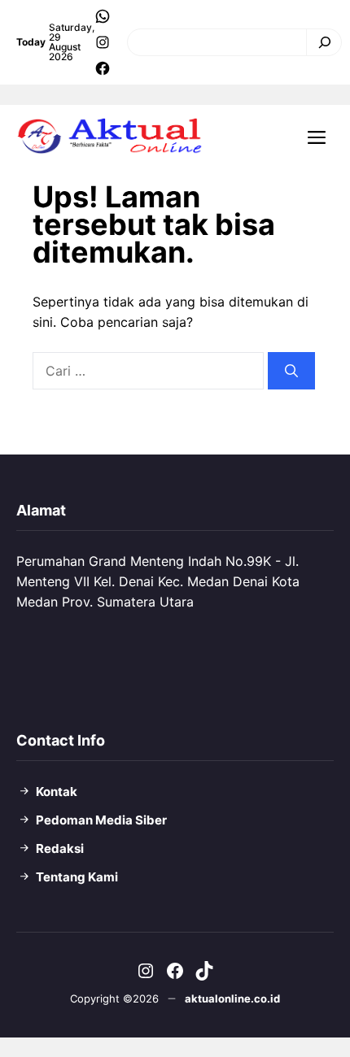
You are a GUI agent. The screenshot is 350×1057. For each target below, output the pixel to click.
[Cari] (320, 42)
